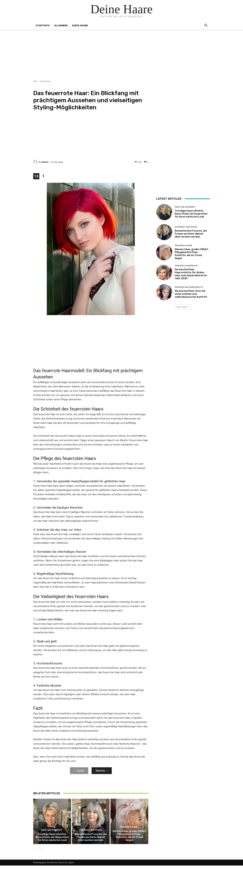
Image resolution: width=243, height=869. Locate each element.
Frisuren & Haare (129, 827)
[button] (206, 25)
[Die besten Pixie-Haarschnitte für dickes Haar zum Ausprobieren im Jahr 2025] (164, 272)
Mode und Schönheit (51, 830)
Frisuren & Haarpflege (186, 266)
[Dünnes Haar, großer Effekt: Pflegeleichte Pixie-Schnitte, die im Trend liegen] (129, 821)
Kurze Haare (80, 25)
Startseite (43, 25)
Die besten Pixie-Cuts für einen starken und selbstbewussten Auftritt (191, 293)
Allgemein (60, 25)
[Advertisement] (121, 57)
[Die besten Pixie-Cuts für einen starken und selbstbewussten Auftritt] (164, 292)
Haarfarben (45, 81)
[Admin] (36, 162)
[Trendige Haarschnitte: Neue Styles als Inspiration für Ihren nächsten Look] (52, 821)
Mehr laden (182, 306)
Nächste (100, 770)
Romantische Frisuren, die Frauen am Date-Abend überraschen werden (91, 837)
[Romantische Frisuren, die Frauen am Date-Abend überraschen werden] (91, 821)
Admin (45, 162)
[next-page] (41, 849)
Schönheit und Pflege (90, 830)
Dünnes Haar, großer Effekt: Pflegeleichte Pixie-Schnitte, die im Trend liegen (129, 836)
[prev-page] (35, 849)
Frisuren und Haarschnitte (189, 287)
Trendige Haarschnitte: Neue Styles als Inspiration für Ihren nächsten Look (52, 837)
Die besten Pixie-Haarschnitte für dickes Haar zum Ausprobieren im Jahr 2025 (191, 274)
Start (35, 81)
